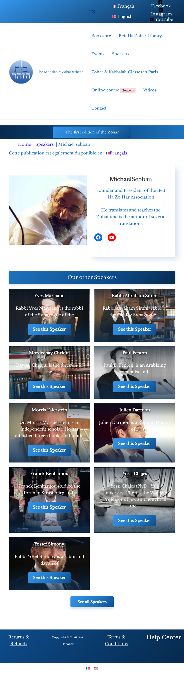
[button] (92, 132)
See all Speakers (92, 602)
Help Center (164, 637)
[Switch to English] (96, 668)
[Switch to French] (87, 668)
